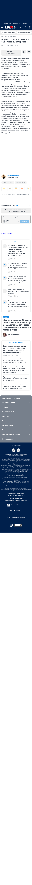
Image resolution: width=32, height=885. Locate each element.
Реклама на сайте (8, 412)
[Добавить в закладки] (24, 51)
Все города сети (7, 439)
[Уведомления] (25, 27)
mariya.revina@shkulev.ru (10, 485)
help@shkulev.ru (20, 475)
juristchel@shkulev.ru (23, 474)
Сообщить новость (9, 403)
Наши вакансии (7, 425)
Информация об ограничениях (16, 493)
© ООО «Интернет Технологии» (16, 521)
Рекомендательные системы (16, 498)
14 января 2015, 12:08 (7, 45)
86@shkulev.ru (23, 471)
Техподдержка (7, 430)
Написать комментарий (10, 53)
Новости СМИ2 (6, 233)
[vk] (18, 450)
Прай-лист (5, 416)
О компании (6, 421)
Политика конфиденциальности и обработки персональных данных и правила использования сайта (16, 501)
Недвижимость (6, 23)
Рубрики (5, 407)
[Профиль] (30, 27)
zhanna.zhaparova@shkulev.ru (10, 481)
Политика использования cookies (16, 495)
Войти (7, 222)
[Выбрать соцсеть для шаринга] (29, 51)
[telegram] (13, 450)
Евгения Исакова (13, 175)
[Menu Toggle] (2, 27)
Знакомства (17, 23)
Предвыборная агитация (11, 434)
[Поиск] (21, 27)
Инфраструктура (20, 182)
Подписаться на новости (11, 398)
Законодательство (8, 182)
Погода (24, 23)
